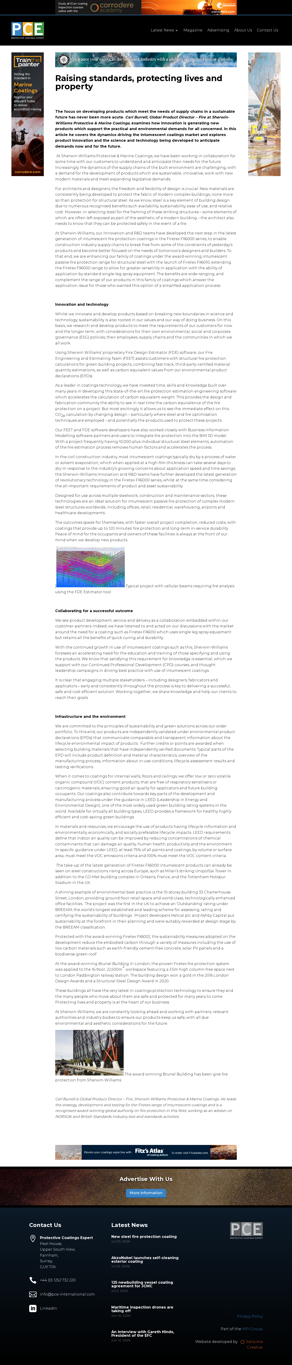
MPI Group (252, 1329)
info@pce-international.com (67, 1294)
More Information (146, 1193)
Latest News (162, 30)
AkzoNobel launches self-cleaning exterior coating (145, 1260)
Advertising (218, 30)
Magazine (192, 30)
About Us (243, 30)
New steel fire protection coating (144, 1236)
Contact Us (267, 30)
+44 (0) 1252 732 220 (58, 1280)
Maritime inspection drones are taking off (142, 1309)
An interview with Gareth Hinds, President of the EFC (142, 1334)
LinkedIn (48, 1308)
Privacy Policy (250, 1316)
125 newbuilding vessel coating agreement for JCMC (142, 1284)
